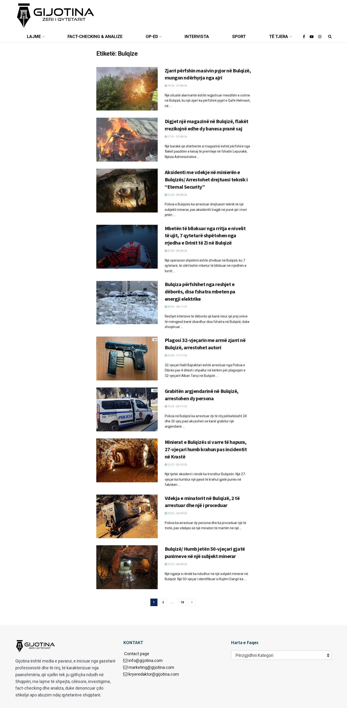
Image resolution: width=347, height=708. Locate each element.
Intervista (197, 36)
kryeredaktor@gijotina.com (153, 674)
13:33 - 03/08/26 (177, 194)
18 (182, 602)
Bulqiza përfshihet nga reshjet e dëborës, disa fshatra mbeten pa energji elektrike (200, 291)
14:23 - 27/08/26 (177, 85)
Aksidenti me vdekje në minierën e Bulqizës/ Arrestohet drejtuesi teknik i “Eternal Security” (206, 179)
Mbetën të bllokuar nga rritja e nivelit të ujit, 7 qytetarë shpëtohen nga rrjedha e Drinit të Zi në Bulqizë (205, 235)
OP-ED (152, 36)
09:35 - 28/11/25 (177, 306)
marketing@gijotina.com (151, 667)
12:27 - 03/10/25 (177, 464)
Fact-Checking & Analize (95, 36)
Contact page (136, 653)
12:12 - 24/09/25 (177, 564)
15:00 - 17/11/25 (177, 355)
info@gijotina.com (145, 660)
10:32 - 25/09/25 (177, 513)
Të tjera (278, 36)
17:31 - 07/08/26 (177, 136)
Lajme (34, 36)
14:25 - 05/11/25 (177, 406)
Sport (239, 36)
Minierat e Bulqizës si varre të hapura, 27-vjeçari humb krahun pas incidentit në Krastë (206, 449)
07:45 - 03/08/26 (177, 250)
